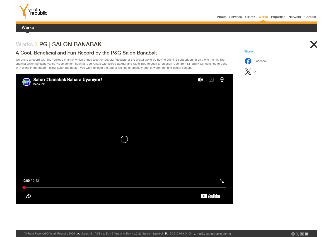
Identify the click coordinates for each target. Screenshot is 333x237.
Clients (250, 17)
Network (295, 17)
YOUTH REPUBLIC (33, 11)
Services (235, 17)
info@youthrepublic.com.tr (214, 233)
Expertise (278, 17)
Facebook (260, 61)
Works (263, 17)
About (221, 17)
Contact (310, 17)
